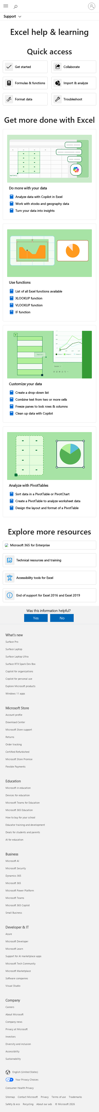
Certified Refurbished (17, 751)
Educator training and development (25, 824)
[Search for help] (16, 6)
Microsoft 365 (13, 883)
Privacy (45, 1097)
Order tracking (14, 744)
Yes (36, 617)
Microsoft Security (16, 868)
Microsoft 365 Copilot (18, 905)
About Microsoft (14, 1014)
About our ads (44, 1104)
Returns (10, 737)
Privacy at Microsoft (17, 1029)
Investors (11, 1036)
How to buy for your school (20, 817)
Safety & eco (13, 1104)
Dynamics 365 (13, 875)
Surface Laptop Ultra (17, 656)
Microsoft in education (18, 787)
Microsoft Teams (15, 898)
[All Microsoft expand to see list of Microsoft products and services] (5, 6)
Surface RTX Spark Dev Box (20, 664)
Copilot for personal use (19, 678)
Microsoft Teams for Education (23, 802)
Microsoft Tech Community (20, 963)
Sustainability (13, 1058)
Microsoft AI (12, 861)
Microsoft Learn (14, 948)
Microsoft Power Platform (20, 890)
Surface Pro (12, 641)
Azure (9, 934)
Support (10, 16)
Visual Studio (13, 985)
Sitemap (10, 1097)
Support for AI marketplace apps (23, 956)
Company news (14, 1021)
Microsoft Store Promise (19, 759)
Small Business (14, 912)
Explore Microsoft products (20, 686)
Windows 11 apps (15, 693)
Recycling (28, 1104)
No (62, 617)
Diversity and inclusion (18, 1044)
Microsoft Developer (17, 941)
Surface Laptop (14, 649)
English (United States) (25, 1072)
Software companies (17, 978)
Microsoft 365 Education (19, 810)
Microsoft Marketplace (18, 971)
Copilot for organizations (19, 671)
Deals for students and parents (23, 832)
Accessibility (12, 1051)
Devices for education (18, 795)
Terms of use (59, 1097)
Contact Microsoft (28, 1097)
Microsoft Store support (19, 729)
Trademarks (75, 1097)
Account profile (14, 714)
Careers (10, 1007)
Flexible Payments (16, 766)
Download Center (15, 722)
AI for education (14, 839)
